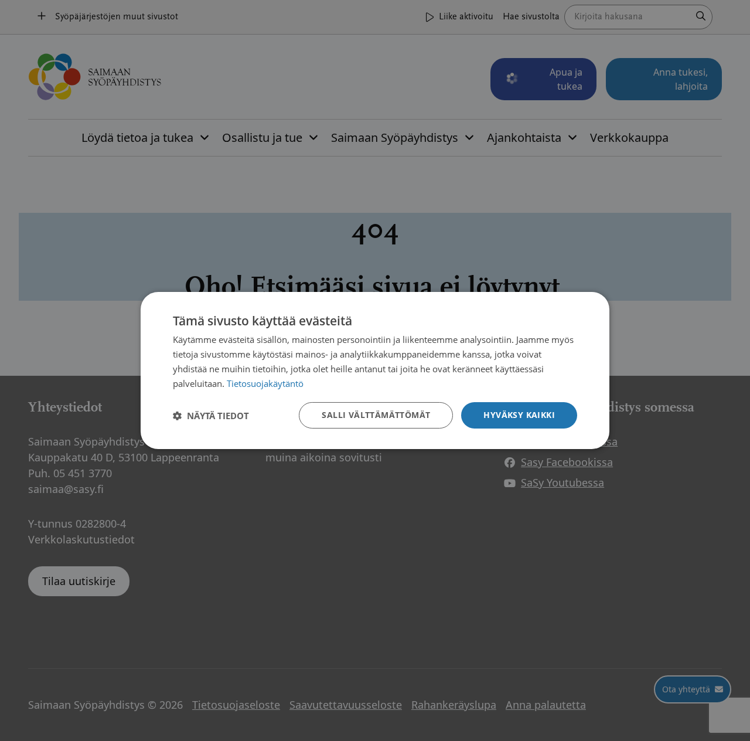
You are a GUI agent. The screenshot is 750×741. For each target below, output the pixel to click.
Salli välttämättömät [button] (376, 414)
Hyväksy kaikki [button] (519, 414)
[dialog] (375, 370)
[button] (211, 415)
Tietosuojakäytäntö (265, 383)
